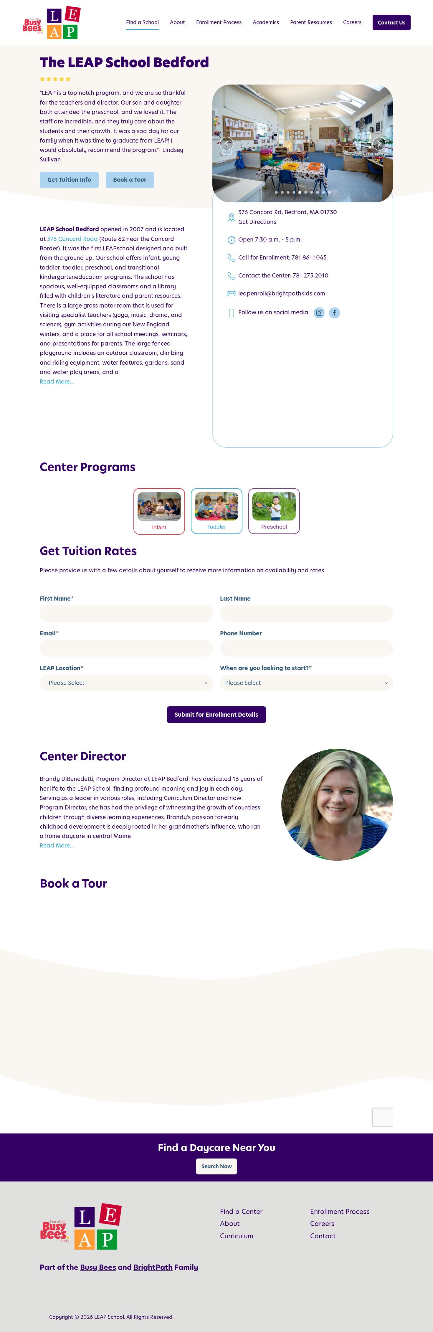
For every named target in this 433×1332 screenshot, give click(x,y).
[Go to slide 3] (288, 192)
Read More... (57, 382)
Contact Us (392, 22)
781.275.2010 (310, 276)
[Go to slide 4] (293, 192)
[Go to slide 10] (329, 192)
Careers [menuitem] (352, 22)
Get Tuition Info (69, 180)
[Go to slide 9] (323, 192)
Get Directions (257, 222)
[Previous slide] (226, 144)
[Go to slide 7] (311, 192)
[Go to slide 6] (305, 192)
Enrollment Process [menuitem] (219, 22)
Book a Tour (129, 180)
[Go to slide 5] (299, 192)
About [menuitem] (177, 22)
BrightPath (153, 1267)
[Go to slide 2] (282, 192)
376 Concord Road (72, 239)
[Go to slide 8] (317, 192)
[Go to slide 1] (276, 192)
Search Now (216, 1166)
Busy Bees (98, 1267)
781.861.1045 (309, 258)
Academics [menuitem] (266, 22)
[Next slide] (379, 144)
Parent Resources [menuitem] (311, 22)
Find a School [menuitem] (142, 22)
